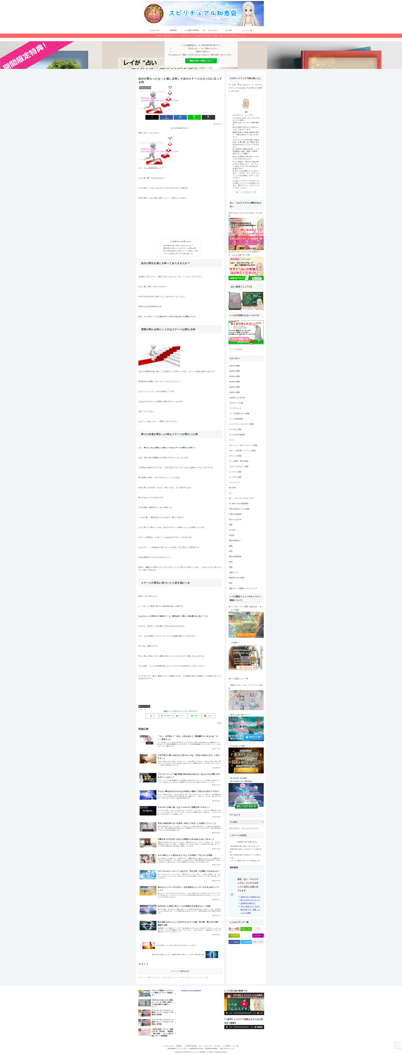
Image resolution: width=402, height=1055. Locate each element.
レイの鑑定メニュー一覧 (230, 1046)
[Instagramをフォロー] (246, 192)
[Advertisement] (180, 221)
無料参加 (179, 1046)
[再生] (227, 1013)
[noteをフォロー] (252, 192)
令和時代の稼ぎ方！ (248, 903)
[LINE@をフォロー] (255, 192)
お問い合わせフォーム (227, 1048)
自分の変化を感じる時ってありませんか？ (178, 245)
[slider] (260, 1027)
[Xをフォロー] (240, 192)
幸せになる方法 (145, 706)
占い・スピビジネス (205, 1046)
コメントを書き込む (180, 971)
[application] (244, 1004)
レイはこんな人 (169, 1046)
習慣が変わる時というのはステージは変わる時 (179, 248)
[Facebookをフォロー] (243, 192)
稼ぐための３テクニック (250, 900)
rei (246, 112)
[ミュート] (258, 1013)
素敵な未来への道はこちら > (201, 61)
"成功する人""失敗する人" (250, 897)
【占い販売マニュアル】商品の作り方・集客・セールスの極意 (250, 909)
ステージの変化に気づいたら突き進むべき (178, 253)
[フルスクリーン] (261, 1013)
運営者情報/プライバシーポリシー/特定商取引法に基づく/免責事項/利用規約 (193, 1048)
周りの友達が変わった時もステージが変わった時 (180, 251)
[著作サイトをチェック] (237, 192)
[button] (208, 117)
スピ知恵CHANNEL (190, 1046)
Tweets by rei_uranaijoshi (191, 990)
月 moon (217, 1046)
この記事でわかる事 (177, 242)
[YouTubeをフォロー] (249, 192)
